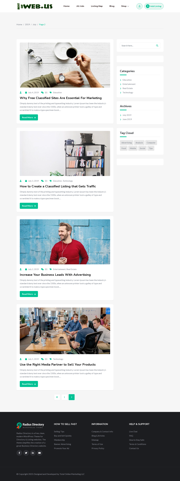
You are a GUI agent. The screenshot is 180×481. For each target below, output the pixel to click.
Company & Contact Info (102, 431)
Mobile (133, 148)
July (34, 24)
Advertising (126, 142)
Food (123, 148)
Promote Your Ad (61, 448)
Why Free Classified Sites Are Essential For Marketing (61, 98)
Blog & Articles (98, 436)
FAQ (131, 436)
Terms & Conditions (137, 444)
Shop (124, 6)
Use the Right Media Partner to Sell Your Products (58, 364)
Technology (68, 181)
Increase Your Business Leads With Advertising (55, 275)
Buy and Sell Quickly (63, 436)
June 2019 (127, 119)
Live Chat (133, 431)
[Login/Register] (139, 6)
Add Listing (155, 6)
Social (142, 148)
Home (67, 6)
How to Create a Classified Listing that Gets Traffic (58, 186)
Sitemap (95, 440)
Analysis (139, 142)
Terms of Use (97, 444)
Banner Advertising (62, 444)
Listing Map (97, 6)
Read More (27, 117)
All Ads (80, 6)
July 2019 (127, 115)
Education (57, 92)
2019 (27, 24)
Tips (151, 148)
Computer (151, 142)
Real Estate (71, 269)
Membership (59, 440)
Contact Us (134, 448)
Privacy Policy (98, 448)
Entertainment (59, 269)
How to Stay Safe (136, 440)
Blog (112, 6)
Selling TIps (59, 431)
